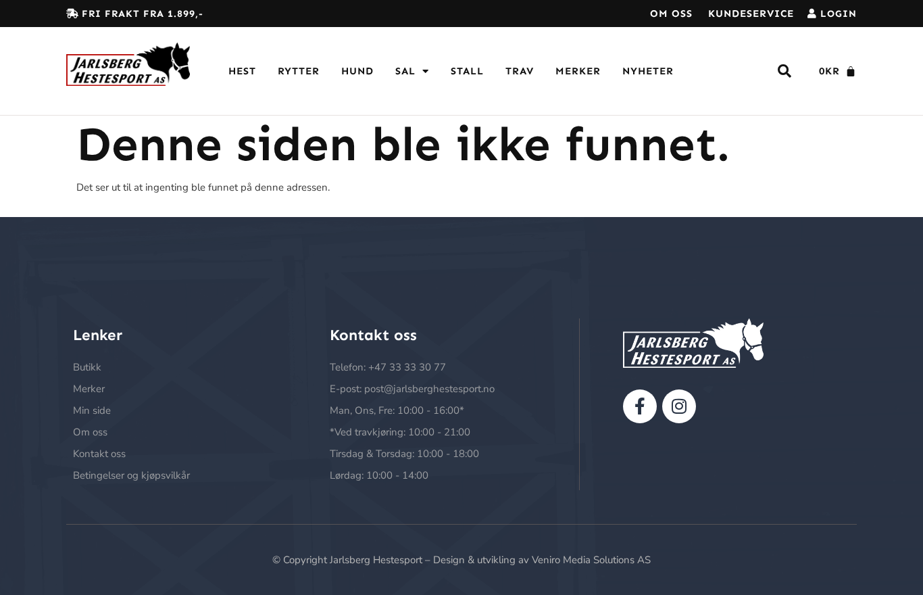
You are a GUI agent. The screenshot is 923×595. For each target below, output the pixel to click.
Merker (578, 71)
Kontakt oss (99, 453)
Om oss (671, 13)
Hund (357, 71)
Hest (242, 71)
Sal (405, 71)
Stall (467, 71)
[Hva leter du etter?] (785, 71)
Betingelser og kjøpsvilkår (131, 475)
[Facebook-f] (640, 406)
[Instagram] (679, 406)
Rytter (299, 71)
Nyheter (648, 71)
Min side (92, 410)
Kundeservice (751, 13)
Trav (519, 71)
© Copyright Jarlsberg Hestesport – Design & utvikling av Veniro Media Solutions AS (461, 560)
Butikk (87, 367)
